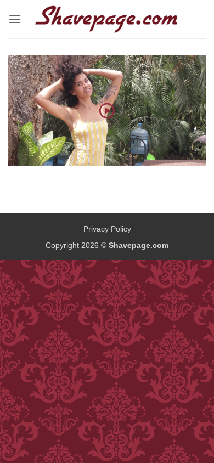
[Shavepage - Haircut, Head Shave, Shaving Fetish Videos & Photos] (107, 19)
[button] (14, 18)
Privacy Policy (107, 228)
